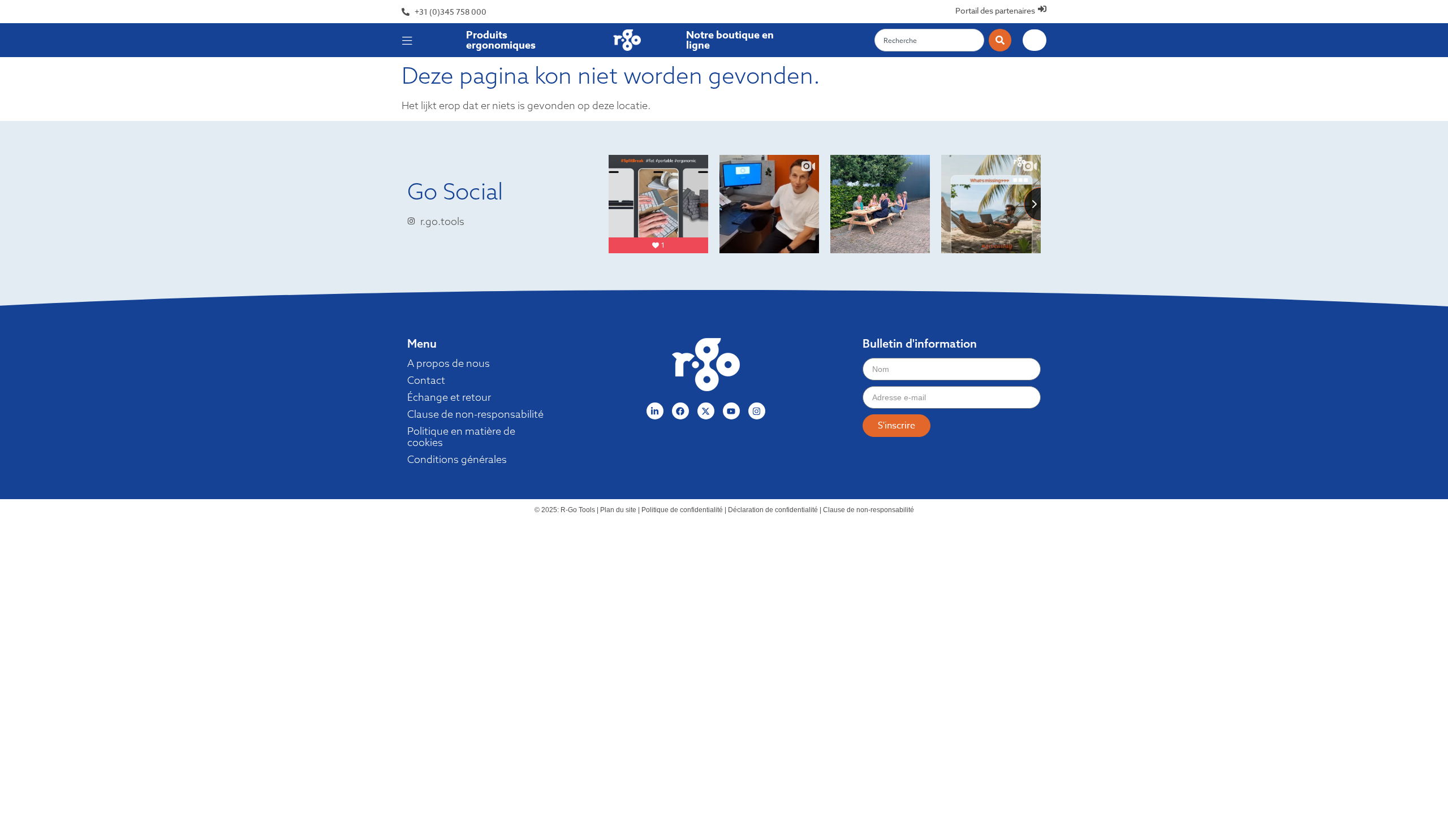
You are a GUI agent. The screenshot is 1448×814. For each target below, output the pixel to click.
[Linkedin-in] (655, 410)
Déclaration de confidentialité (773, 510)
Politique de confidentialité (682, 510)
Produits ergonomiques (501, 40)
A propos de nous (448, 363)
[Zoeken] (1000, 40)
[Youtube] (731, 410)
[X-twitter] (705, 410)
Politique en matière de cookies (461, 437)
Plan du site (618, 510)
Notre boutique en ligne (730, 40)
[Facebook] (680, 410)
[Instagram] (756, 410)
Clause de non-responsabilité (475, 414)
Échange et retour (449, 397)
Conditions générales (457, 459)
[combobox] (929, 40)
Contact (426, 380)
